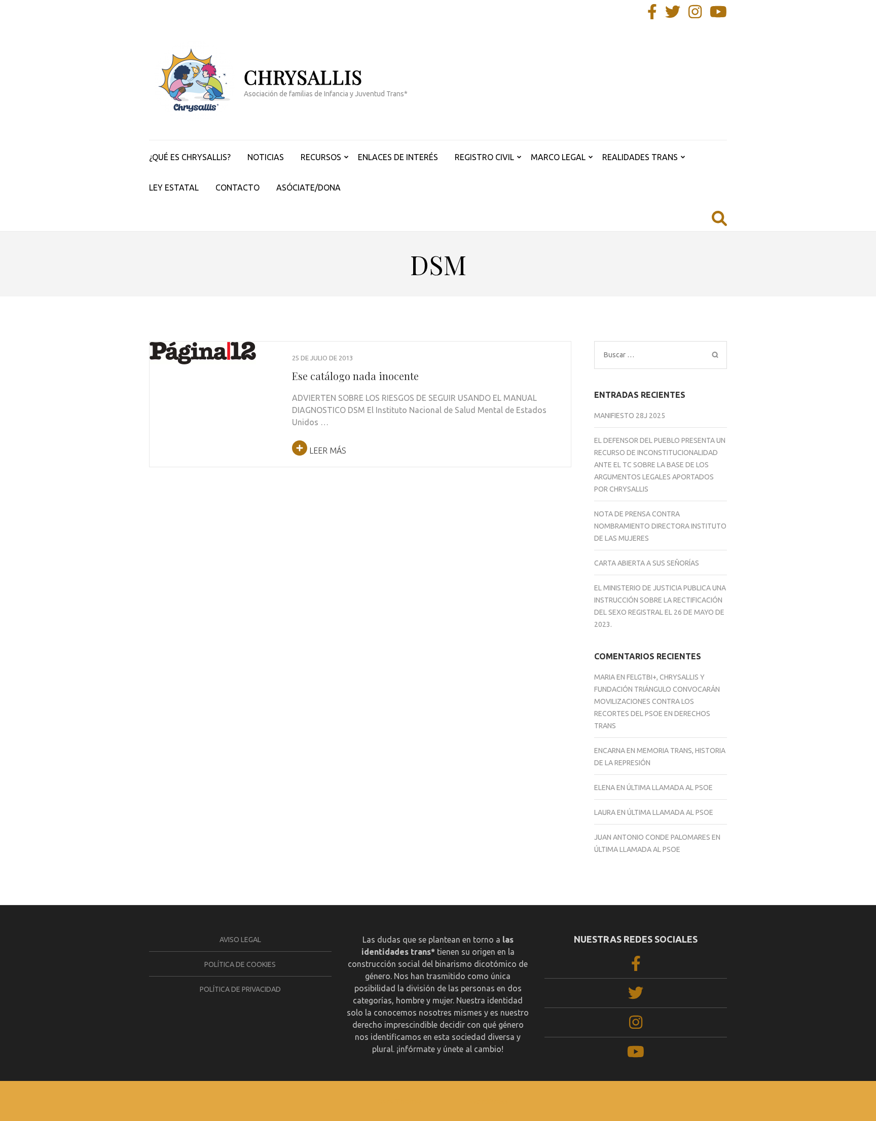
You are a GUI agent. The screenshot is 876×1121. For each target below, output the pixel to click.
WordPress (488, 1101)
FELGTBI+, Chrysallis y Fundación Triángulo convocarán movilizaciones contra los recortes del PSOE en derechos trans (657, 701)
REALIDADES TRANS (640, 157)
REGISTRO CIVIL (484, 157)
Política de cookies (240, 964)
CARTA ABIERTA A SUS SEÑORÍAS (646, 563)
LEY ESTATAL (174, 187)
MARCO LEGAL (558, 157)
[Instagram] (695, 15)
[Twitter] (672, 15)
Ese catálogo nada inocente (355, 376)
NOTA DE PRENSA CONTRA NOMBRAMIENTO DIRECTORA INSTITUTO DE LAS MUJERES (660, 526)
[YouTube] (718, 15)
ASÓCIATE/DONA (308, 187)
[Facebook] (652, 15)
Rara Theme (399, 1101)
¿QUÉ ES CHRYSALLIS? (190, 157)
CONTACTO (237, 187)
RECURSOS (321, 157)
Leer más (326, 450)
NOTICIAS (265, 157)
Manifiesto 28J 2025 (629, 416)
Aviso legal (240, 940)
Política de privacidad (240, 989)
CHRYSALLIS (303, 77)
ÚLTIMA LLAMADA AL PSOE (670, 787)
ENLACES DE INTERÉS (398, 157)
